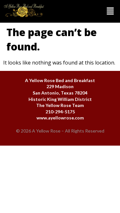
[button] (84, 11)
